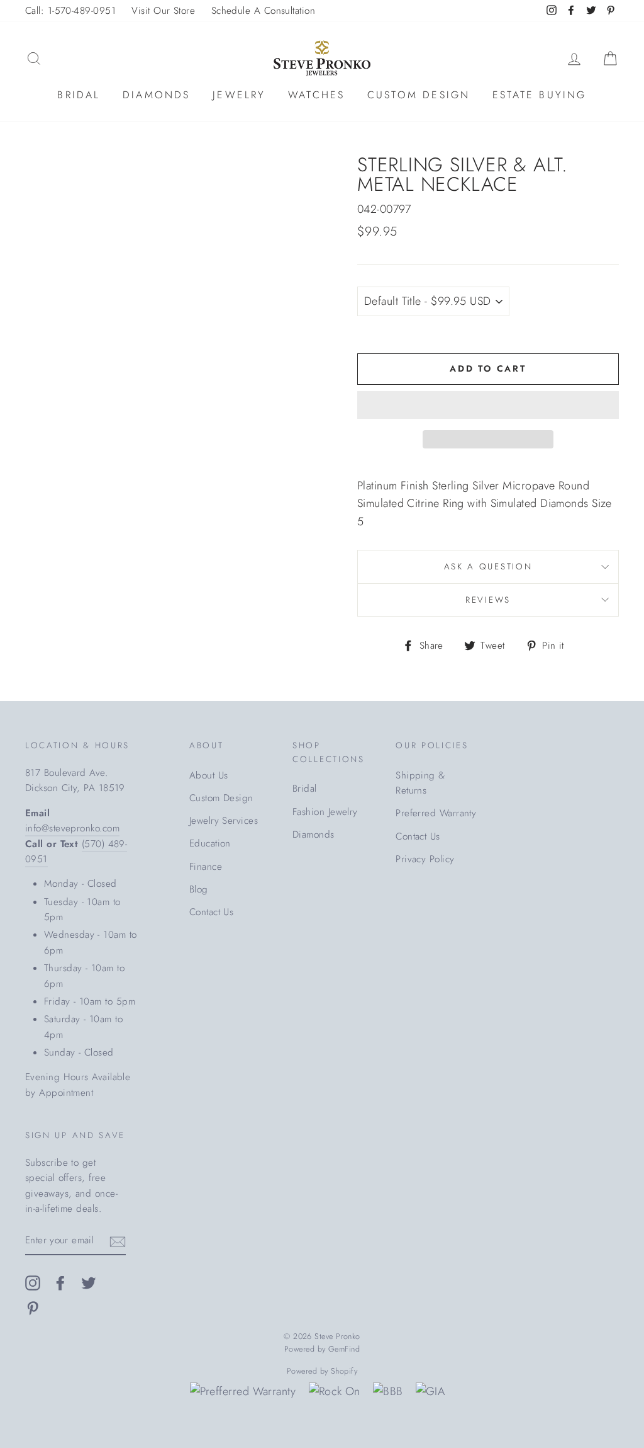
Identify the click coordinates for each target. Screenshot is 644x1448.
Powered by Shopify (322, 1371)
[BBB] (387, 1391)
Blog (198, 889)
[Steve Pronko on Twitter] (88, 1282)
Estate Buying (539, 95)
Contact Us (211, 912)
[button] (488, 405)
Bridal (78, 95)
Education (210, 843)
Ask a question (488, 567)
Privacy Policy (425, 859)
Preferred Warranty (436, 813)
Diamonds (157, 95)
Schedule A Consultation (263, 11)
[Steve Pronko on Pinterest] (32, 1308)
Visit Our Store (163, 11)
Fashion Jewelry (325, 812)
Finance (205, 867)
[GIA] (430, 1391)
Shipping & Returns (420, 782)
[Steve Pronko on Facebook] (60, 1282)
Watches (316, 95)
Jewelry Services (223, 821)
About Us (208, 775)
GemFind (344, 1349)
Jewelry (239, 95)
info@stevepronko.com (72, 828)
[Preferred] (243, 1391)
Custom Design (418, 95)
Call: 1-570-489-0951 (70, 11)
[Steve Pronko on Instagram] (32, 1282)
